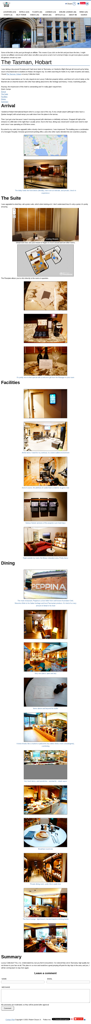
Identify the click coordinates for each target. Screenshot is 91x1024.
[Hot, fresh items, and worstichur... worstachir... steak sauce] (45, 750)
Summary (4, 102)
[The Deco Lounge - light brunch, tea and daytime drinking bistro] (45, 887)
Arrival (3, 92)
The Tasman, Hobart (26, 62)
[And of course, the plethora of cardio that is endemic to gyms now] (45, 456)
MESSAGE (6, 987)
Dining (3, 99)
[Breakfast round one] (45, 817)
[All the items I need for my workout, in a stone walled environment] (45, 421)
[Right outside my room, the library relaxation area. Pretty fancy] (45, 526)
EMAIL (49, 979)
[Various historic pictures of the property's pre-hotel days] (45, 491)
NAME (4, 979)
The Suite (4, 94)
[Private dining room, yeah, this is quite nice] (45, 852)
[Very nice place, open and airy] (45, 642)
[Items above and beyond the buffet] (45, 677)
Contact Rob (10, 1020)
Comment (7, 1008)
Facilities (4, 97)
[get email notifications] (84, 1020)
